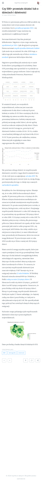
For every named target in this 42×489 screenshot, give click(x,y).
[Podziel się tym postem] (38, 360)
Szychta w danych (21, 3)
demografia (12, 353)
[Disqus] (21, 388)
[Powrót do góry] (25, 360)
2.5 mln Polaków (23, 273)
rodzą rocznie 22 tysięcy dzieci (18, 279)
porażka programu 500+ (24, 28)
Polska (14, 15)
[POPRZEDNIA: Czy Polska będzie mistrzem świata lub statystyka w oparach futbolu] (10, 360)
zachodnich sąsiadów (10, 185)
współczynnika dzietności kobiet (26, 48)
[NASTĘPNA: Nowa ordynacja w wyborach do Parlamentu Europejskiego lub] (4, 360)
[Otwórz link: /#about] (38, 2)
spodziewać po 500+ (10, 45)
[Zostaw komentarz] (31, 360)
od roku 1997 (30, 176)
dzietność (21, 353)
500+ (4, 353)
